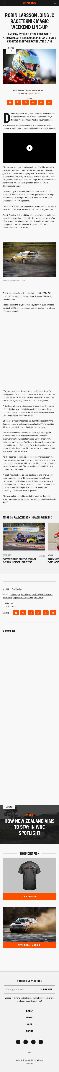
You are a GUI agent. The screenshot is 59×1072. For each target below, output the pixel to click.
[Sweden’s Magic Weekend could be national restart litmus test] (24, 536)
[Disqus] (29, 749)
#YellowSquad (15, 594)
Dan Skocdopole (26, 594)
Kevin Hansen (7, 597)
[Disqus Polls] (29, 670)
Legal (29, 1052)
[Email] (49, 102)
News (50, 555)
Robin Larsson (38, 597)
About (29, 1031)
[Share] (10, 102)
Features (7, 555)
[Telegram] (33, 102)
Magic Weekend (18, 597)
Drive (29, 1017)
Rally (29, 1010)
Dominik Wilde (34, 93)
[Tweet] (18, 102)
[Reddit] (41, 102)
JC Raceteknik (47, 594)
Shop (29, 1024)
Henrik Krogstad (37, 594)
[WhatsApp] (26, 102)
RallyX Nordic (28, 597)
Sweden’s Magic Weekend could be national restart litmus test (19, 560)
